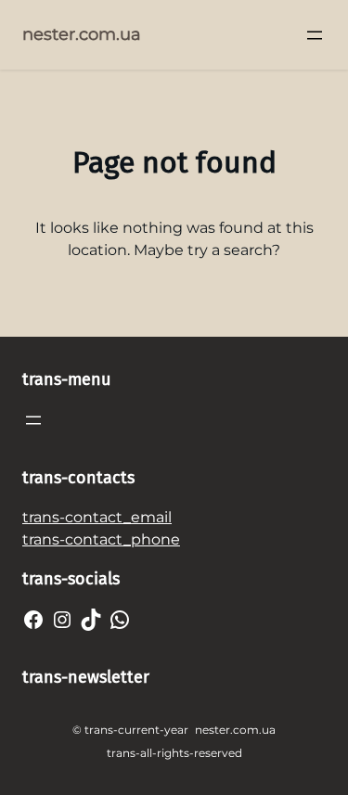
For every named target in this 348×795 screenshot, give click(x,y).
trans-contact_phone (101, 539)
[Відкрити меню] (314, 35)
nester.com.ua (81, 34)
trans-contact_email (97, 517)
